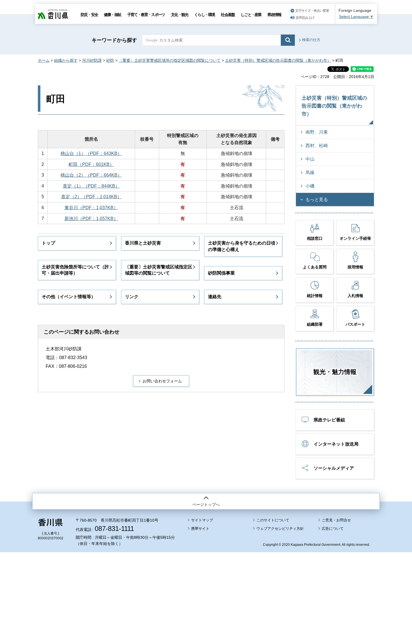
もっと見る (316, 199)
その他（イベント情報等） (69, 296)
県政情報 (274, 14)
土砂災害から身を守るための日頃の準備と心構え (241, 246)
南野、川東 (316, 132)
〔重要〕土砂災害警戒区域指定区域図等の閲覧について (158, 269)
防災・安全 (89, 14)
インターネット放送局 (336, 444)
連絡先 (214, 296)
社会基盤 (228, 14)
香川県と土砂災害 (143, 243)
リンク (131, 296)
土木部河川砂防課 (64, 348)
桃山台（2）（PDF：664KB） (91, 175)
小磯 (309, 186)
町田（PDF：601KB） (91, 164)
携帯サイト (200, 528)
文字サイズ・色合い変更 (312, 11)
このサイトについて (272, 520)
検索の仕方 (311, 40)
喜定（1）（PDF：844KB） (91, 186)
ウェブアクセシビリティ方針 (280, 528)
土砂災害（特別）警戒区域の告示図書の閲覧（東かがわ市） (278, 60)
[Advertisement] (206, 571)
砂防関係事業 (221, 273)
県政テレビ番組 (329, 419)
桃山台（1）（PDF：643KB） (91, 153)
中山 (309, 159)
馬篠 (309, 172)
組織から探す (66, 60)
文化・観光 (179, 14)
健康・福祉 (112, 14)
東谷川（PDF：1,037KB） (91, 207)
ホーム (44, 60)
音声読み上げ (305, 18)
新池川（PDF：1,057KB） (91, 218)
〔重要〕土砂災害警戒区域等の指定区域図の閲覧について (170, 60)
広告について (333, 528)
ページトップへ (206, 504)
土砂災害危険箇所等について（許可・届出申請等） (75, 269)
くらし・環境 (204, 14)
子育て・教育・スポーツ (146, 14)
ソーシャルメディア (334, 468)
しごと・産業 (251, 14)
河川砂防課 (92, 60)
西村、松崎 (316, 145)
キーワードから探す (114, 40)
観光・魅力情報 (335, 371)
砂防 (110, 60)
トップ (48, 243)
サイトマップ (202, 520)
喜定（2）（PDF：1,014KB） (91, 196)
